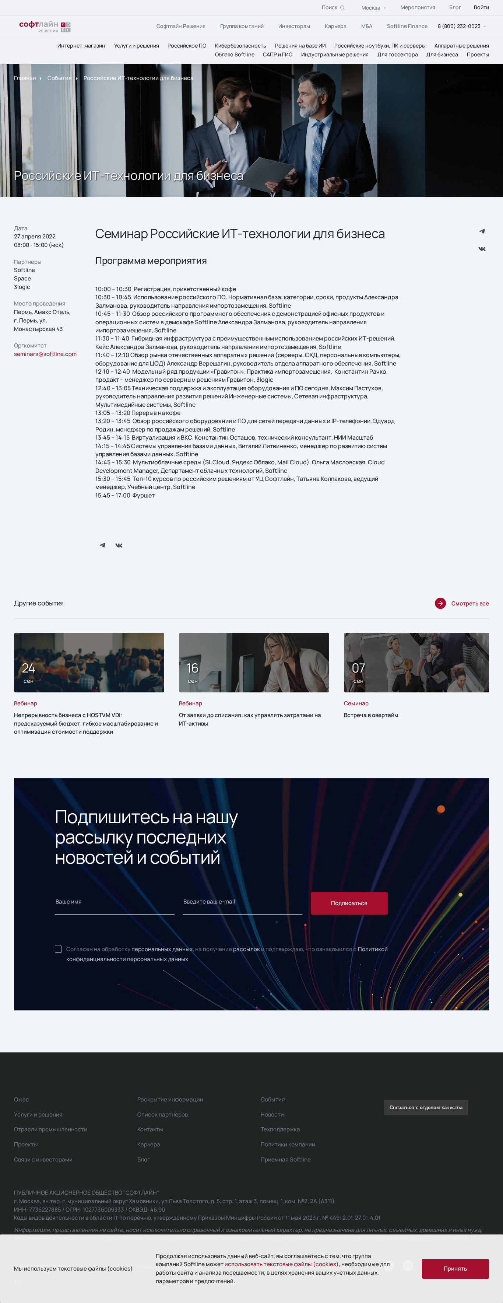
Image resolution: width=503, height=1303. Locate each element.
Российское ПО (187, 45)
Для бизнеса (442, 54)
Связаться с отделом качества (426, 1107)
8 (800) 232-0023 (459, 26)
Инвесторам (294, 25)
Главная (25, 78)
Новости (272, 1114)
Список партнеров (162, 1114)
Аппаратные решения (462, 45)
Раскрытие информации (170, 1099)
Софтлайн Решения (180, 25)
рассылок (246, 949)
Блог (455, 7)
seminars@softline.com (45, 354)
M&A (366, 25)
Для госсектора (397, 54)
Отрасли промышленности (50, 1129)
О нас (21, 1099)
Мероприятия (418, 7)
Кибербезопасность (240, 45)
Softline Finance (407, 25)
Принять (455, 1268)
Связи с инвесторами (43, 1159)
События (60, 78)
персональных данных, (162, 949)
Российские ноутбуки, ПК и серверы (380, 45)
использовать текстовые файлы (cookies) (282, 1264)
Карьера (336, 25)
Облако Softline (234, 54)
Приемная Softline (286, 1159)
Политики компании (288, 1144)
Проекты (478, 54)
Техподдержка (280, 1129)
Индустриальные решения (335, 54)
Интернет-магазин (81, 45)
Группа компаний (242, 25)
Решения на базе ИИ (300, 45)
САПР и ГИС (277, 54)
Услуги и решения (136, 45)
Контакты (150, 1129)
